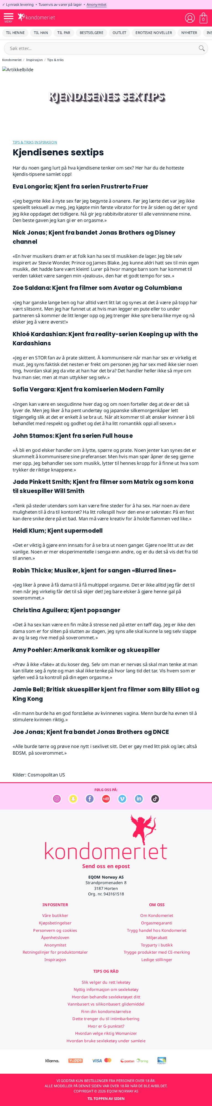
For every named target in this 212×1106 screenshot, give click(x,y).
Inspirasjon (46, 142)
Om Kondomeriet (156, 915)
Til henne (15, 32)
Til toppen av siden (106, 1098)
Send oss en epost (106, 866)
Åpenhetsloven (55, 937)
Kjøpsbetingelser (55, 922)
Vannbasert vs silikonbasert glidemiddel (106, 1004)
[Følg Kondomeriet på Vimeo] (122, 802)
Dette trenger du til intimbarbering (105, 1018)
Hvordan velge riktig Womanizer (106, 1033)
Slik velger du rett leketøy (106, 982)
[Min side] (190, 18)
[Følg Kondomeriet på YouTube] (106, 802)
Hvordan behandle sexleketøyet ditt (106, 996)
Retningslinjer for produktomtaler (55, 952)
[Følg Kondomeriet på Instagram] (57, 802)
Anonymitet (97, 4)
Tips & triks (23, 142)
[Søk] (202, 48)
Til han (41, 32)
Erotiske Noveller (154, 32)
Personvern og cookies (55, 930)
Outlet (119, 32)
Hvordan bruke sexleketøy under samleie (106, 1040)
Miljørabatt (157, 937)
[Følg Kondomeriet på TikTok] (155, 802)
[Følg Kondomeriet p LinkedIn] (139, 802)
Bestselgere (91, 32)
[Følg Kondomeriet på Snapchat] (73, 802)
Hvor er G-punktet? (106, 1026)
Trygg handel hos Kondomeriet (156, 930)
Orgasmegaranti (156, 922)
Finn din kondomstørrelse (106, 1011)
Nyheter (189, 32)
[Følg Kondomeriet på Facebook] (90, 802)
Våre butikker (55, 915)
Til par (63, 32)
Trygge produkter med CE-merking (157, 952)
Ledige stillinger (156, 959)
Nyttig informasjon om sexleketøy (106, 989)
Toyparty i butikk (157, 945)
